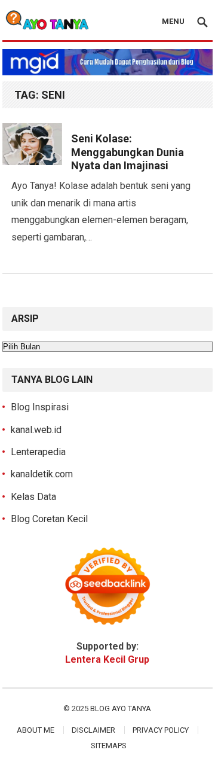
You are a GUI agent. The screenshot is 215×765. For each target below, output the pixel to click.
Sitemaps (109, 745)
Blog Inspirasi (40, 407)
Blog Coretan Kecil (49, 519)
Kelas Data (33, 496)
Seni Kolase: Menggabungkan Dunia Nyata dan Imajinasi (127, 152)
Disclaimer (93, 730)
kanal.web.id (36, 429)
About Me (35, 730)
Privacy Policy (161, 730)
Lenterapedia (38, 452)
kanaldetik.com (42, 474)
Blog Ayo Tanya (120, 708)
